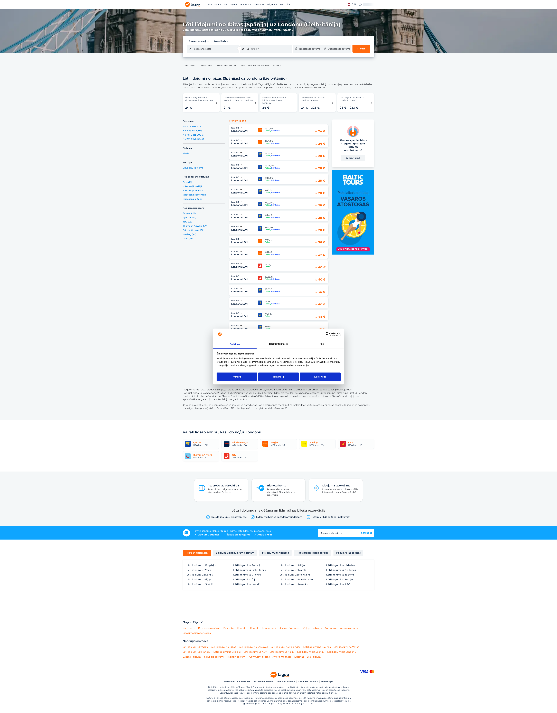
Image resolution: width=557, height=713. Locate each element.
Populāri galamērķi (197, 552)
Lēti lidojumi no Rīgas (223, 647)
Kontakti (242, 628)
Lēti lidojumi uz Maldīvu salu (296, 579)
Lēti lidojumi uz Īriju (244, 579)
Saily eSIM (272, 4)
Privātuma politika (263, 681)
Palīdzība (285, 4)
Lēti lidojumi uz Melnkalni (295, 574)
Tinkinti (277, 376)
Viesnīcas (259, 4)
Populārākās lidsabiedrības (312, 552)
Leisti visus (320, 376)
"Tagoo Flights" (189, 65)
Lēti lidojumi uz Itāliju (292, 565)
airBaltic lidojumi (214, 656)
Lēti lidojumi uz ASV (338, 584)
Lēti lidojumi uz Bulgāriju (201, 565)
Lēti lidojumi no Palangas (285, 647)
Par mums (189, 628)
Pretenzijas (327, 681)
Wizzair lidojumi (192, 656)
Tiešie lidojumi (213, 4)
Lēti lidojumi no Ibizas (226, 65)
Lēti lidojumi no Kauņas (317, 647)
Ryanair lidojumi (236, 656)
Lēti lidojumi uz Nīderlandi (341, 565)
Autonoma (245, 4)
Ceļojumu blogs (312, 628)
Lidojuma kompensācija (197, 633)
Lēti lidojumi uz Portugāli (341, 570)
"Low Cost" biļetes (259, 656)
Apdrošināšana (349, 628)
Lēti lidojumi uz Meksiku (294, 584)
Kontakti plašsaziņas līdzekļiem (268, 628)
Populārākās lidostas (348, 552)
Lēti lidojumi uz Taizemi (340, 574)
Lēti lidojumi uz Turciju (339, 579)
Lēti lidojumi (230, 4)
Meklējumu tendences (275, 552)
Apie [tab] (322, 343)
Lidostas (299, 656)
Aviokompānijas (282, 656)
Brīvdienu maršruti (209, 628)
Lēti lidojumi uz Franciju (247, 565)
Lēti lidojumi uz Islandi (246, 584)
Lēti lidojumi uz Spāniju (200, 584)
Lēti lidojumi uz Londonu (341, 651)
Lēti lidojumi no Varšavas (253, 647)
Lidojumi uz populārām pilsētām (235, 552)
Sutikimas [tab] (235, 344)
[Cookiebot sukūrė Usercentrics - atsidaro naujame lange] (328, 334)
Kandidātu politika (308, 681)
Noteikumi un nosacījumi (237, 681)
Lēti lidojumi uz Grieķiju (247, 574)
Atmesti (237, 376)
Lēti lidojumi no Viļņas (346, 647)
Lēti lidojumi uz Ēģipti (199, 579)
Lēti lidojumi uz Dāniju (200, 574)
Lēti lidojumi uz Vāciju (199, 570)
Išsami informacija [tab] (278, 343)
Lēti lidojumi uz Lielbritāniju (249, 570)
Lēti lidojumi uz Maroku (293, 570)
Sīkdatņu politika (286, 681)
